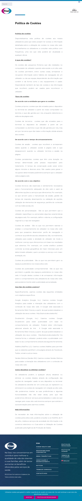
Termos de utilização (65, 456)
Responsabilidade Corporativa (43, 451)
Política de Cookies (65, 450)
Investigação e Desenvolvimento (43, 460)
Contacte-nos (41, 473)
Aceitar (29, 497)
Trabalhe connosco (44, 469)
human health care (43, 446)
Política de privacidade (66, 445)
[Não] (79, 495)
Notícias (39, 465)
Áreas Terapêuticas (43, 456)
